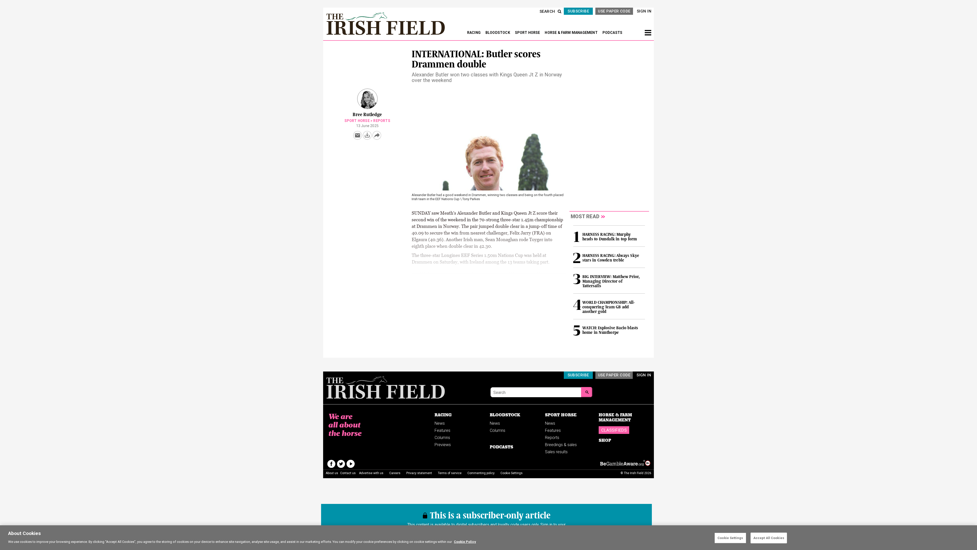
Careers (394, 473)
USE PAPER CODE (614, 11)
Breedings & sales (561, 444)
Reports (381, 121)
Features (442, 430)
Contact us (348, 473)
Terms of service (450, 473)
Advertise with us (371, 473)
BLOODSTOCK (498, 33)
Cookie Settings (730, 538)
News (440, 423)
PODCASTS (612, 33)
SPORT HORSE (528, 33)
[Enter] (586, 392)
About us (332, 473)
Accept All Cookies (768, 538)
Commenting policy (481, 473)
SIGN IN (644, 11)
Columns (442, 437)
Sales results (556, 451)
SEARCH (547, 11)
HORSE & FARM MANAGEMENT (571, 33)
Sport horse (357, 121)
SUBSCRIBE (578, 11)
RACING (474, 33)
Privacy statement (419, 473)
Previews (443, 444)
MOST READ (585, 216)
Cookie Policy (465, 541)
